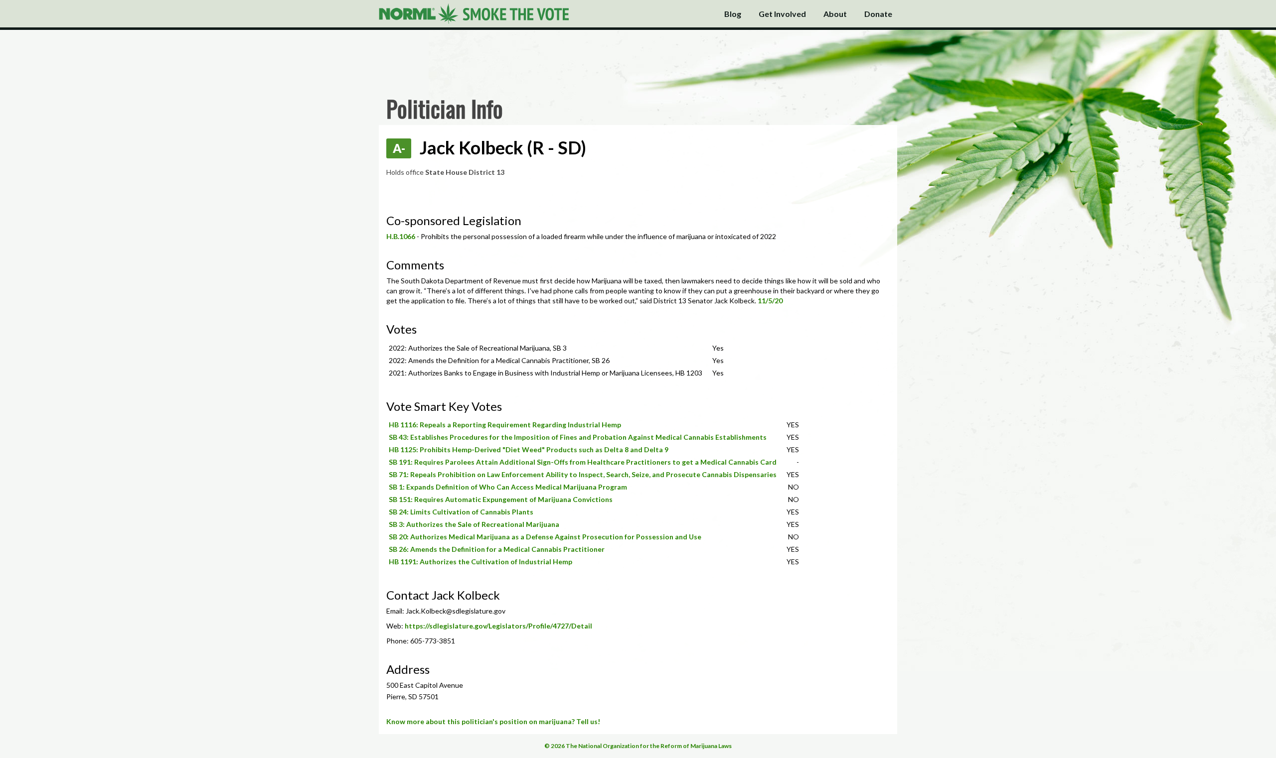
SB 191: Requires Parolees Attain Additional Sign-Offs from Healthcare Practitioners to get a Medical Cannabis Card (583, 462)
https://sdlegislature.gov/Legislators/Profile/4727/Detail (498, 626)
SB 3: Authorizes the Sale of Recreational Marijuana (474, 524)
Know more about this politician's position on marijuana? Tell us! (493, 721)
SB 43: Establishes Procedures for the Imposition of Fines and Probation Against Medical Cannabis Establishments (578, 437)
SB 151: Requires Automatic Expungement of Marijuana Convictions (501, 499)
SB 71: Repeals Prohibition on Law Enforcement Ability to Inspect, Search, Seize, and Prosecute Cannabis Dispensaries (583, 474)
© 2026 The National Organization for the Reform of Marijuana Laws (638, 746)
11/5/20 (770, 300)
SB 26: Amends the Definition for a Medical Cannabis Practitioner (497, 549)
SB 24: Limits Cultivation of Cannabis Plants (461, 511)
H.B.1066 (400, 236)
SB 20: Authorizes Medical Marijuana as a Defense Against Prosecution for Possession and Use (545, 536)
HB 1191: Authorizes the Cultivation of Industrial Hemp (480, 561)
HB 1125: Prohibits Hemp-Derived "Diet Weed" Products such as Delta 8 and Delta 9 (528, 449)
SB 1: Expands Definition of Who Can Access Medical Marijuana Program (508, 487)
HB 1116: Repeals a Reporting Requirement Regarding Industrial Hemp (505, 424)
